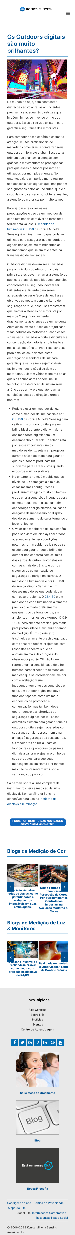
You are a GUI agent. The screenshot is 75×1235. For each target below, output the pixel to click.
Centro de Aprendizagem (37, 1029)
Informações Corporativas (49, 1213)
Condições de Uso (19, 1203)
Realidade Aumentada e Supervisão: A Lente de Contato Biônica (54, 967)
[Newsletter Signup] (37, 822)
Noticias (37, 1019)
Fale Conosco (37, 1009)
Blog (37, 1140)
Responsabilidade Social (52, 1217)
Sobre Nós (37, 1014)
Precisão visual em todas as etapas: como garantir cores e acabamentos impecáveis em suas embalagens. (22, 898)
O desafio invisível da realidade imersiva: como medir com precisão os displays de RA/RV (22, 968)
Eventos (37, 1024)
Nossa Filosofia (37, 1188)
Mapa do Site (17, 1208)
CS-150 (17, 419)
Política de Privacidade (49, 1203)
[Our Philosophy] (37, 1165)
